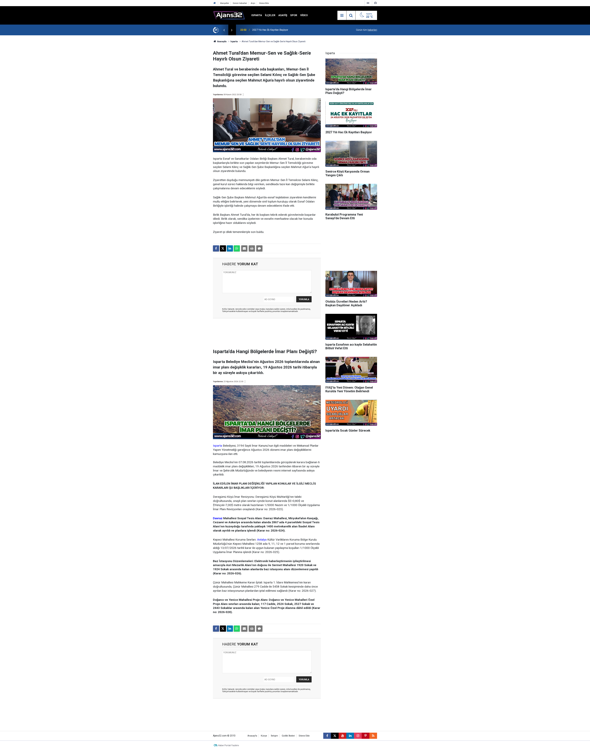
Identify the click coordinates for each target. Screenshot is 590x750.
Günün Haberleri (240, 3)
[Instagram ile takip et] (358, 736)
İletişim (274, 735)
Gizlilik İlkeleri (288, 735)
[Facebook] (216, 248)
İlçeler (270, 15)
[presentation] (224, 30)
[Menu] (342, 15)
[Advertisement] (198, 81)
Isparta (256, 15)
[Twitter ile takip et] (335, 736)
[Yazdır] (252, 248)
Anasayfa (221, 41)
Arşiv (253, 3)
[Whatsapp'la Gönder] (237, 248)
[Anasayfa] (214, 3)
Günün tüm (366, 29)
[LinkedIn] (230, 248)
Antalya (262, 539)
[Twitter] (223, 248)
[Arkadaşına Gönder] (244, 248)
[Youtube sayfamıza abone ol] (342, 736)
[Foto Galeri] (375, 3)
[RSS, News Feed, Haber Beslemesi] (373, 736)
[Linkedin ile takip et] (350, 736)
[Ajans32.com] (229, 15)
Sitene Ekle (264, 3)
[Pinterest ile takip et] (365, 736)
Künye (264, 735)
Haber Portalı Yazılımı (228, 745)
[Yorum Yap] (259, 248)
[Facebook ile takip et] (327, 736)
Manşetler (224, 3)
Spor (293, 15)
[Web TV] (368, 3)
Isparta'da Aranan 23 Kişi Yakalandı (270, 29)
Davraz (217, 518)
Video (304, 15)
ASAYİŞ (282, 15)
